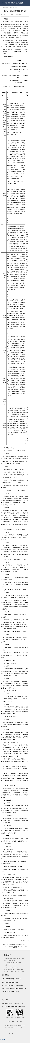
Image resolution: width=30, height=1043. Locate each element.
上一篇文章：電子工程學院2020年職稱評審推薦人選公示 (13, 944)
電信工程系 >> (6, 1000)
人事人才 (17, 7)
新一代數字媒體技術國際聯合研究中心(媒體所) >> (14, 1006)
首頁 (11, 7)
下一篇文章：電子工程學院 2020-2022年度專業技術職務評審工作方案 (15, 947)
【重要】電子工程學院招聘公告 (15, 11)
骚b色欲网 (2, 1039)
